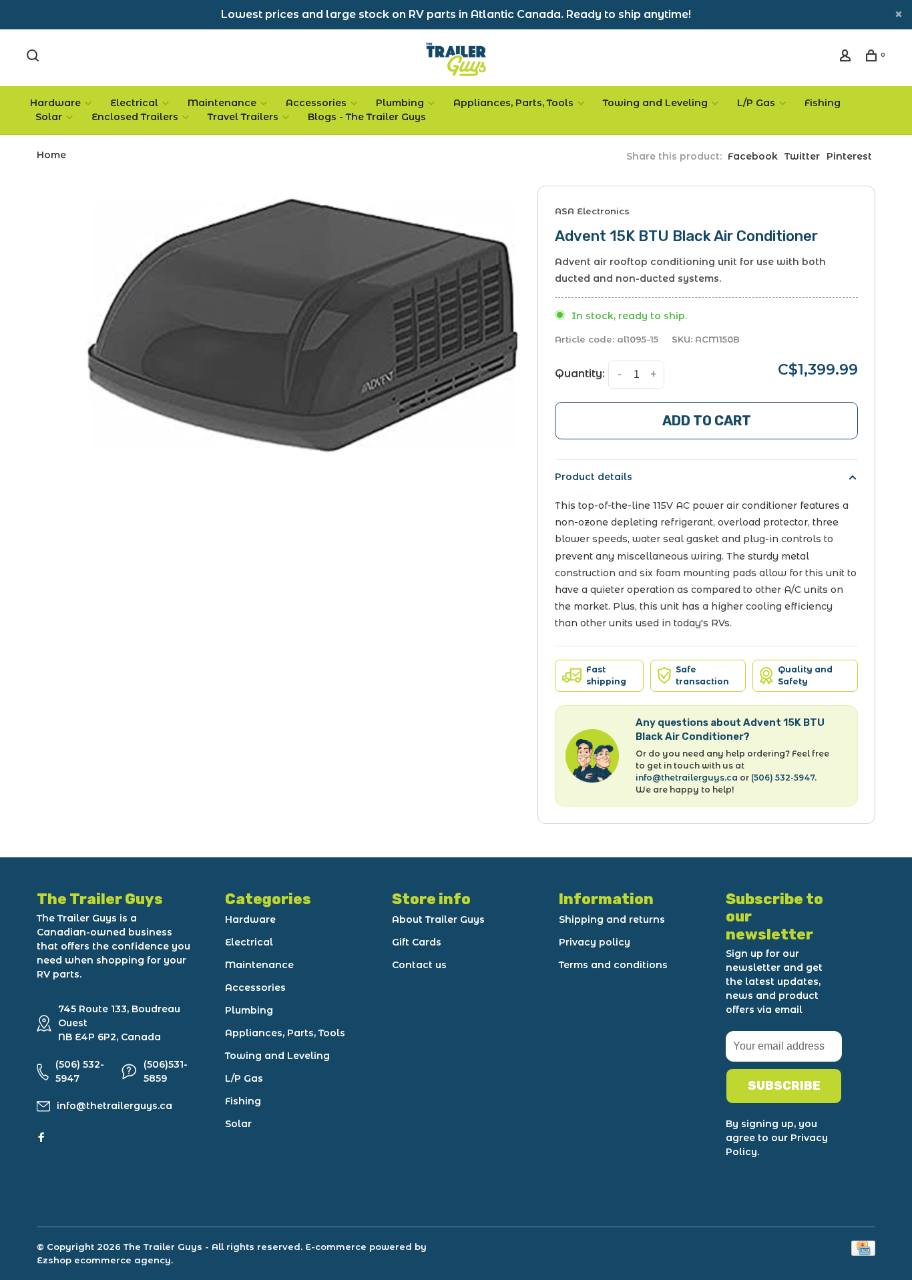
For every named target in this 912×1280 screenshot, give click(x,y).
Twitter (802, 156)
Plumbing (400, 103)
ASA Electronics (592, 211)
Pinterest (849, 156)
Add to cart (706, 421)
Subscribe (784, 1085)
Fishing (823, 103)
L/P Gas (756, 103)
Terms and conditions (613, 965)
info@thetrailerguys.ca (687, 778)
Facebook (753, 156)
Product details (593, 477)
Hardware (55, 103)
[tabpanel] (302, 324)
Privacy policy (594, 942)
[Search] (34, 57)
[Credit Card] (863, 1252)
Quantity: (580, 373)
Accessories (316, 103)
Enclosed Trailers (134, 117)
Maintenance (222, 103)
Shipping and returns (612, 919)
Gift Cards (416, 942)
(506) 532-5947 (783, 778)
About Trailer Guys (438, 919)
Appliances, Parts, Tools (513, 103)
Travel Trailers (243, 117)
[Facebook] (41, 1138)
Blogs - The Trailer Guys (367, 117)
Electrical (134, 103)
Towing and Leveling (655, 103)
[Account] (847, 57)
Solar (48, 117)
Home (51, 155)
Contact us (419, 965)
